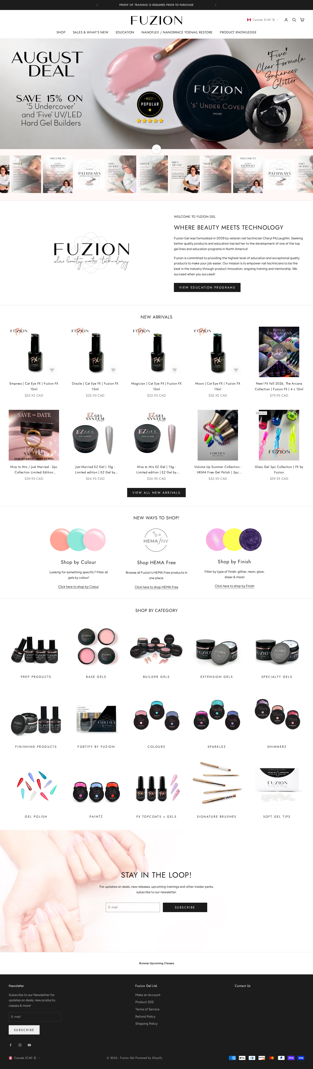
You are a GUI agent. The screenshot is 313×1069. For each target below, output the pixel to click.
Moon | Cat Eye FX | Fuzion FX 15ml (217, 386)
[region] (156, 94)
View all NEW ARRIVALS (156, 492)
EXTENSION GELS (217, 677)
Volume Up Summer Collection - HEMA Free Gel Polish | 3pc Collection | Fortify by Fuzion (217, 469)
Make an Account (147, 995)
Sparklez (217, 747)
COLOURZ (157, 747)
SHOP (61, 32)
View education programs (207, 287)
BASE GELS (96, 677)
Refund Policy (145, 1017)
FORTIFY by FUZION (96, 747)
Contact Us (243, 985)
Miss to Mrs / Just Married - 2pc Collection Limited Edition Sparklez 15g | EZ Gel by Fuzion (34, 469)
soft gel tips (277, 816)
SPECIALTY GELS (277, 677)
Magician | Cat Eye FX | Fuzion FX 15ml (156, 386)
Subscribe (185, 907)
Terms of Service (147, 1009)
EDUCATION (125, 32)
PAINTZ (96, 816)
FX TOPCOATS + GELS (156, 816)
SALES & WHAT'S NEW (90, 32)
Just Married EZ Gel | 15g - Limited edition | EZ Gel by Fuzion (95, 469)
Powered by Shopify (148, 1058)
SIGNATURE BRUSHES (217, 816)
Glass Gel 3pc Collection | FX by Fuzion (279, 469)
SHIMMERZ (277, 747)
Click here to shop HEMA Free (156, 587)
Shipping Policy (146, 1024)
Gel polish (36, 816)
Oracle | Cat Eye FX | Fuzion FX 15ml (95, 386)
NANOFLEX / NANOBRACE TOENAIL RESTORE (177, 32)
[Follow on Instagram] (20, 1045)
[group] (156, 94)
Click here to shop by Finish (234, 586)
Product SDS (144, 1002)
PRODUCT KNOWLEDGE (238, 32)
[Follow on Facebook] (10, 1045)
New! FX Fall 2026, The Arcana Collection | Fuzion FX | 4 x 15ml (279, 386)
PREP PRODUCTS (36, 677)
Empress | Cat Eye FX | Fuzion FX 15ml (34, 386)
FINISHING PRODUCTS (36, 747)
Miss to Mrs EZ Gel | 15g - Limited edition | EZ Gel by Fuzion (156, 469)
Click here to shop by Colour (78, 587)
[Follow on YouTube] (29, 1045)
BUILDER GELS (156, 677)
